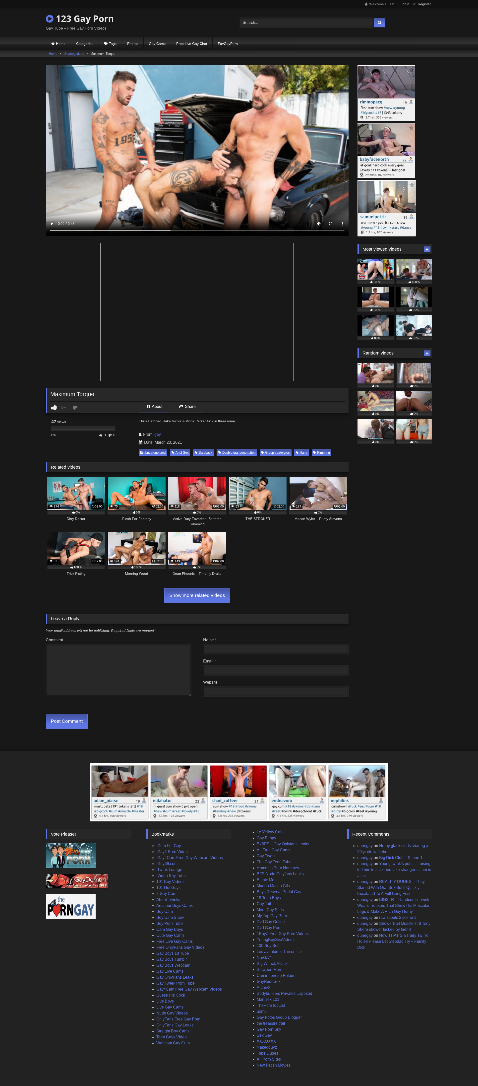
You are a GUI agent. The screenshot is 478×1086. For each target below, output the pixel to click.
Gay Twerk (266, 856)
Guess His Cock (170, 995)
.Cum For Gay (168, 846)
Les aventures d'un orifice (279, 951)
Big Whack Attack (272, 963)
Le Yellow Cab (270, 832)
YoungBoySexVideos (276, 940)
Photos (132, 44)
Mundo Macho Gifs (273, 886)
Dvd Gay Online (271, 922)
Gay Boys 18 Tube (172, 953)
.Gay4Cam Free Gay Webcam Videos (189, 858)
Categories (84, 44)
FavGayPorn (228, 44)
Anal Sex (182, 452)
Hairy (303, 452)
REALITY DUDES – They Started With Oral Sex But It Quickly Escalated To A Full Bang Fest (391, 887)
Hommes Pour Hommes (278, 868)
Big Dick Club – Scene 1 (400, 858)
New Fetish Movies (274, 1065)
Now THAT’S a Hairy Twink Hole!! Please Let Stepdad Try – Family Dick (392, 941)
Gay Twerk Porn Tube (175, 983)
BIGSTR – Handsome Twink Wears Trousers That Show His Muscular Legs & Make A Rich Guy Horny (393, 905)
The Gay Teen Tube (274, 862)
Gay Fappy (266, 838)
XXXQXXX (266, 1041)
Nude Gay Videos (172, 1013)
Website (210, 682)
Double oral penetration (238, 452)
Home (60, 44)
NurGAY (264, 957)
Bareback (205, 452)
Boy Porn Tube (169, 923)
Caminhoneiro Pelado (276, 975)
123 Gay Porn (84, 18)
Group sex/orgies (277, 452)
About (156, 406)
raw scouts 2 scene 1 (397, 917)
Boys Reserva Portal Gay (279, 892)
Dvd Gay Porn (269, 928)
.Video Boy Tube (171, 875)
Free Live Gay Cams (174, 941)
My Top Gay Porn (272, 916)
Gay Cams (157, 44)
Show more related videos (197, 595)
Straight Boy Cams (172, 1031)
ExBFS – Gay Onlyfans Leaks (283, 844)
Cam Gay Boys (169, 929)
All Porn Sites (269, 1059)
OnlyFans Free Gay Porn (178, 1019)
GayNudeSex (269, 981)
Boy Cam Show (170, 917)
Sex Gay (264, 1035)
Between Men (269, 969)
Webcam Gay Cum (173, 1043)
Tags (113, 44)
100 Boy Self (268, 945)
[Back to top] (462, 1071)
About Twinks (168, 899)
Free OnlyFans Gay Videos (180, 947)
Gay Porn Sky (269, 1029)
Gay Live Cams (169, 971)
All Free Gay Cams (273, 850)
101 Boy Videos (170, 881)
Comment (54, 640)
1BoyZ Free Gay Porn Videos (283, 934)
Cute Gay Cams (170, 935)
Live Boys (165, 1001)
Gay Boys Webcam (173, 965)
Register (424, 4)
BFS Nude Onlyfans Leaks (280, 874)
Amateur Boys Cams (174, 905)
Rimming (323, 452)
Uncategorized (73, 54)
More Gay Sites (270, 910)
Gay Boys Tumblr (171, 959)
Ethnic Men (267, 880)
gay (157, 434)
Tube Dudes (267, 1053)
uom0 (262, 1011)
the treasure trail (271, 1023)
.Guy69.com (167, 864)
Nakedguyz (267, 1047)
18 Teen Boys (269, 898)
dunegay (365, 846)
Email (209, 661)
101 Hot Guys (168, 887)
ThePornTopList (271, 1005)
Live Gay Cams (169, 1007)
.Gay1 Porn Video (172, 852)
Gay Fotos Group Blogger (279, 1017)
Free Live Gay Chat (191, 44)
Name (209, 640)
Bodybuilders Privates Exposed (284, 993)
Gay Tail (264, 904)
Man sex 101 (268, 999)
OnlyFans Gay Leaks (174, 1025)
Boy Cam (164, 911)
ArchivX (264, 987)
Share (190, 406)
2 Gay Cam (166, 893)
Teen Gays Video (171, 1037)
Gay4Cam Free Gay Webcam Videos (189, 989)
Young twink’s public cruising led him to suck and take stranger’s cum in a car (394, 870)
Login (405, 4)
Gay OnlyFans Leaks (174, 977)
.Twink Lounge (169, 870)
